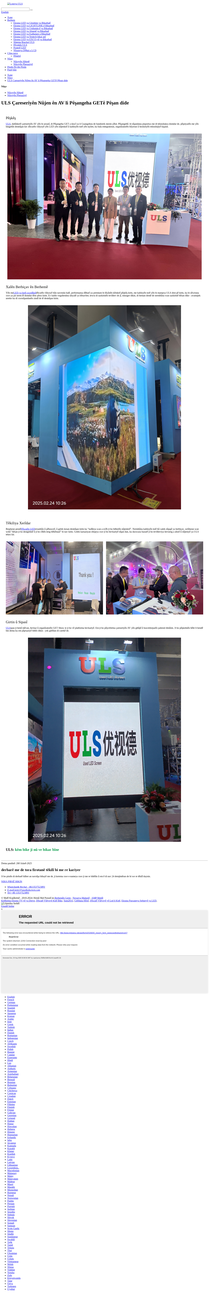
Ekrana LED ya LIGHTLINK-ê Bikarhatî (33, 25)
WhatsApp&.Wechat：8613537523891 (26, 887)
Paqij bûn (12, 69)
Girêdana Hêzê (81, 900)
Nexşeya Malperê (81, 898)
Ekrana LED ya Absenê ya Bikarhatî (31, 31)
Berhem (11, 20)
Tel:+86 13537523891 (18, 892)
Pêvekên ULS (20, 45)
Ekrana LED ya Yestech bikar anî (29, 36)
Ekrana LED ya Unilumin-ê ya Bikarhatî (33, 28)
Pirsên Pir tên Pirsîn (16, 67)
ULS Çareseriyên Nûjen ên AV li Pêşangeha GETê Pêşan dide (37, 80)
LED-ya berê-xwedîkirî (24, 292)
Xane (10, 17)
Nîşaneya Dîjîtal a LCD (24, 50)
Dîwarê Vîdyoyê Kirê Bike (49, 900)
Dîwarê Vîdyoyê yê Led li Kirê (105, 900)
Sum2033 (68, 900)
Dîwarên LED (28, 529)
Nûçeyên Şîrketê (21, 61)
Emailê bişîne (7, 906)
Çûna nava (12, 53)
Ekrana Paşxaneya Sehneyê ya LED (139, 900)
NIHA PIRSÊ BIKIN (11, 881)
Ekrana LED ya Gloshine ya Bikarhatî (31, 23)
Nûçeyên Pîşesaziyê (23, 64)
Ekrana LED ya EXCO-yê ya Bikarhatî (32, 39)
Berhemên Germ (63, 898)
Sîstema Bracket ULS (23, 42)
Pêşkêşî (17, 56)
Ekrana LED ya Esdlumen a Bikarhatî (31, 34)
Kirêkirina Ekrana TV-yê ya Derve (18, 900)
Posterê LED (19, 47)
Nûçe (10, 58)
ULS (8, 124)
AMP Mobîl (97, 898)
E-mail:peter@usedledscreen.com (23, 890)
